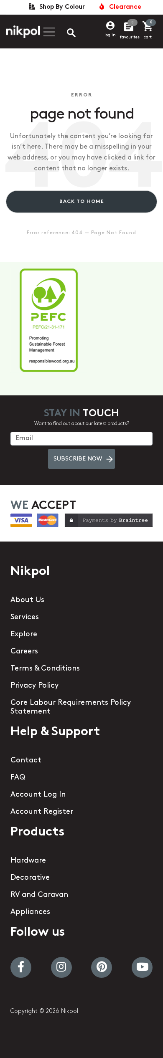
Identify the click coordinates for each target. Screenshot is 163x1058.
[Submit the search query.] (64, 34)
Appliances (30, 912)
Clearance (123, 7)
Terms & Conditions (45, 669)
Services (24, 617)
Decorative (30, 878)
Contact (25, 760)
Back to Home (81, 201)
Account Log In (38, 795)
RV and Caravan (39, 895)
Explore (23, 634)
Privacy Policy (34, 686)
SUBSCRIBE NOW (77, 459)
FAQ (17, 778)
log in (110, 35)
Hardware (28, 861)
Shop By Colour (60, 7)
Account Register (41, 812)
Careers (24, 652)
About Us (27, 600)
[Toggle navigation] (48, 32)
